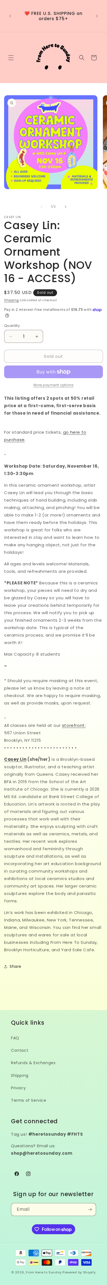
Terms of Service (28, 1100)
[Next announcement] (97, 16)
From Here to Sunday (43, 1272)
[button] (11, 58)
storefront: (74, 725)
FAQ (15, 1038)
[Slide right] (66, 207)
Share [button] (15, 966)
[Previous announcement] (10, 16)
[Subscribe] (90, 1209)
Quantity (12, 325)
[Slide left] (41, 207)
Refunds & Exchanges (33, 1063)
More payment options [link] (53, 385)
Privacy (18, 1088)
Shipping (11, 300)
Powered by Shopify (79, 1272)
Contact (19, 1050)
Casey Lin (15, 759)
